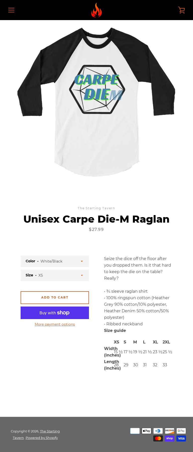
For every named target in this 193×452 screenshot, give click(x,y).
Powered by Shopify (42, 438)
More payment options (55, 324)
